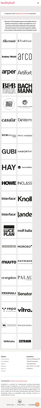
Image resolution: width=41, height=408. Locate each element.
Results (3, 364)
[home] (8, 3)
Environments (5, 359)
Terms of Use (10, 405)
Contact (3, 371)
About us (3, 368)
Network (3, 366)
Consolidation (5, 361)
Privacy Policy (21, 405)
